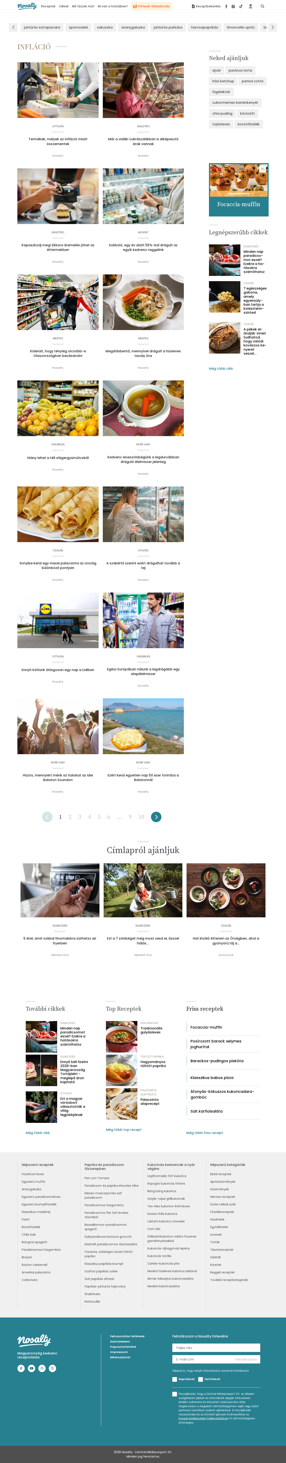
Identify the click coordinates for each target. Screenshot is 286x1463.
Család (58, 550)
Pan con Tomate (97, 1178)
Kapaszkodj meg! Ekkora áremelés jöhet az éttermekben (58, 247)
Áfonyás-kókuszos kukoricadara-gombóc (222, 1094)
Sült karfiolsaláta (207, 1111)
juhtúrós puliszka (168, 27)
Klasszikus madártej (36, 1212)
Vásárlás (58, 444)
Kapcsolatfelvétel (123, 1347)
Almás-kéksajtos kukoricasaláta (170, 1279)
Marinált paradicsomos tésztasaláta (111, 1244)
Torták (215, 1242)
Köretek (215, 1265)
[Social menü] (234, 6)
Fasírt (26, 1219)
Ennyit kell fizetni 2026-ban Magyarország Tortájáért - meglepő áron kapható (74, 1072)
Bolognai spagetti (34, 1242)
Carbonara (29, 1280)
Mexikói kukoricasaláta (163, 1286)
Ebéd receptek (220, 1174)
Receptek (48, 6)
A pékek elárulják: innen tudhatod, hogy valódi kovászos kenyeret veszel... (254, 341)
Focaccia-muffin (206, 1027)
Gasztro (143, 126)
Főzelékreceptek (222, 1212)
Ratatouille (92, 1301)
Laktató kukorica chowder (166, 1221)
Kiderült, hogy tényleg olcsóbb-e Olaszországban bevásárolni (58, 353)
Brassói (27, 1257)
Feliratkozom (246, 1359)
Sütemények (219, 1189)
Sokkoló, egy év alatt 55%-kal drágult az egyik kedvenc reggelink (143, 247)
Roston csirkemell (34, 1265)
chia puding (222, 113)
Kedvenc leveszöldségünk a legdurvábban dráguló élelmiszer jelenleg (143, 459)
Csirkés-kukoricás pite (163, 1263)
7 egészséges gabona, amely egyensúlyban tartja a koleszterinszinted (255, 300)
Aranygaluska (31, 1189)
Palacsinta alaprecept (150, 1102)
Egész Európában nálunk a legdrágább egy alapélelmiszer (143, 671)
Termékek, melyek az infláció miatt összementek (58, 141)
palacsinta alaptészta (148, 1092)
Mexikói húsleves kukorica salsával (172, 1271)
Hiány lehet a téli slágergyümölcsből (58, 458)
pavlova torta (240, 70)
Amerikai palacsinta (36, 1272)
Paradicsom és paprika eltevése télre (112, 1186)
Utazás (143, 550)
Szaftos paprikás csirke (101, 1271)
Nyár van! (143, 444)
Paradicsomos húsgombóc (41, 1250)
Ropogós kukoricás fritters (166, 1183)
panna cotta (252, 81)
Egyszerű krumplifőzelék (39, 1204)
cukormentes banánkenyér (235, 102)
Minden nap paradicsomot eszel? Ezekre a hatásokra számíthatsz (254, 262)
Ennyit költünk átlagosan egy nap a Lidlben (58, 670)
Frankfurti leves (33, 1174)
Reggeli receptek (222, 1272)
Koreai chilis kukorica (162, 1214)
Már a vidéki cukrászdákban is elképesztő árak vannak (143, 141)
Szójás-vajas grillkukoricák (166, 1199)
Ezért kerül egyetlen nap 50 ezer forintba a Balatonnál (143, 777)
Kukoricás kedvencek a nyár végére (171, 1166)
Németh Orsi (59, 955)
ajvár (216, 70)
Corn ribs (153, 1229)
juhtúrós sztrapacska (42, 27)
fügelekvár (221, 91)
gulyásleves (149, 1023)
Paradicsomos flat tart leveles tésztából (106, 1215)
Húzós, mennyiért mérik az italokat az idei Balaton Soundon (58, 777)
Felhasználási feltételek (127, 1336)
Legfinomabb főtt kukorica (166, 1176)
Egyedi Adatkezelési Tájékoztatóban (203, 1418)
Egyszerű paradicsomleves (41, 1197)
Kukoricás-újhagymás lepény (168, 1248)
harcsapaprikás (204, 27)
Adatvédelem (120, 1342)
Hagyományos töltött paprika (153, 1064)
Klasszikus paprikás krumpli (104, 1264)
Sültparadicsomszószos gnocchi (108, 1237)
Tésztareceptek (221, 1250)
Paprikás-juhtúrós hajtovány (105, 1286)
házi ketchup (223, 81)
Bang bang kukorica (161, 1191)
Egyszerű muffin (33, 1182)
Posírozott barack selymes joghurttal (216, 1043)
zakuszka (105, 27)
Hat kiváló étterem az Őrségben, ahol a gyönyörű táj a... (226, 940)
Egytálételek (219, 1227)
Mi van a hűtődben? (113, 6)
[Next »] (156, 818)
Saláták (215, 1257)
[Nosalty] (27, 6)
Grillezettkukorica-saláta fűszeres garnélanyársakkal (171, 1238)
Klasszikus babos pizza (212, 1077)
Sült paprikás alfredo (99, 1279)
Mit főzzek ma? (83, 6)
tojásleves (221, 124)
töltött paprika (152, 1057)
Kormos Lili (226, 955)
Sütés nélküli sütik (223, 1204)
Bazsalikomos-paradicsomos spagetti (106, 1227)
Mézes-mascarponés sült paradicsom (103, 1195)
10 (141, 817)
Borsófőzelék (31, 1227)
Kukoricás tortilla (159, 1256)
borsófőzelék (249, 124)
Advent (143, 232)
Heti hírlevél (212, 1379)
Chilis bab (29, 1234)
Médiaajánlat (120, 1357)
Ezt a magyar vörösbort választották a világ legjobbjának (72, 1107)
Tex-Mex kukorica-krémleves (168, 1206)
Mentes (58, 338)
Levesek (216, 1234)
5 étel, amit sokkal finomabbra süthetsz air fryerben (59, 940)
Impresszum (119, 1352)
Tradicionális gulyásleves (151, 1030)
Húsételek (217, 1219)
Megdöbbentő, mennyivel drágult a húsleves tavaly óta (143, 353)
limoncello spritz (241, 27)
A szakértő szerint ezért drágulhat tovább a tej (143, 565)
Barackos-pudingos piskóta (217, 1060)
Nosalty (57, 156)
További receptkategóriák (229, 1280)
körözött (247, 113)
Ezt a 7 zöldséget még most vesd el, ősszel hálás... (143, 940)
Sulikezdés (250, 246)
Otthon (58, 126)
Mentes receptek (222, 1197)
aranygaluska (133, 27)
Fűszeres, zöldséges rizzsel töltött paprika (109, 1254)
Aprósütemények (222, 1182)
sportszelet (78, 27)
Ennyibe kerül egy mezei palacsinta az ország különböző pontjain (58, 565)
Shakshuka (92, 1294)
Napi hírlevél (187, 1379)
